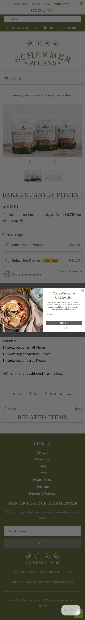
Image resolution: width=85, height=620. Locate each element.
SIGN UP (64, 323)
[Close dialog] (82, 290)
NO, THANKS (63, 328)
